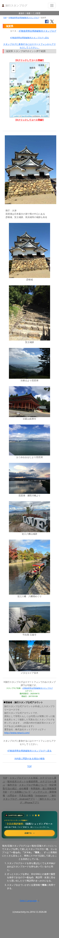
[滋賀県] (29, 90)
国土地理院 (45, 116)
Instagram (41, 795)
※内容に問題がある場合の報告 (29, 758)
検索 (28, 13)
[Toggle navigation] (52, 5)
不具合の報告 (26, 795)
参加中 (21, 13)
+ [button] (13, 66)
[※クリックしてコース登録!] (30, 60)
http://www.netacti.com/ (17, 732)
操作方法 (12, 784)
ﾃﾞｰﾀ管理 (36, 13)
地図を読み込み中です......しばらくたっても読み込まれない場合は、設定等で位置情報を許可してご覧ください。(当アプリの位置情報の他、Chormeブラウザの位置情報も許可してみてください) (29, 90)
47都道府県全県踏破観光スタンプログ (24, 17)
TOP (5, 17)
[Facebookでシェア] (46, 21)
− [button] (13, 70)
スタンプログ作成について (33, 784)
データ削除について (20, 791)
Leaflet (16, 116)
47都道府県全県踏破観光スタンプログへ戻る (29, 37)
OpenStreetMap (26, 116)
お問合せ (12, 795)
